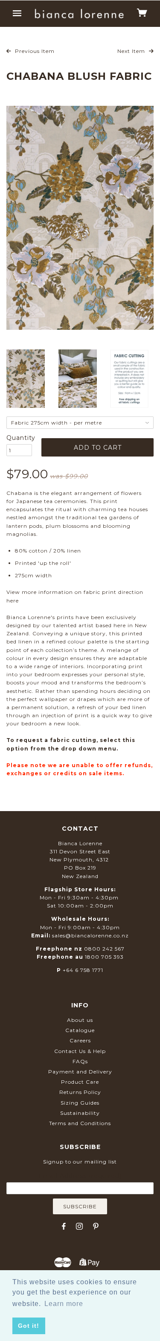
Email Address (80, 1176)
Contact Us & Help (80, 1051)
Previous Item (34, 51)
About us (80, 1020)
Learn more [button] (63, 1303)
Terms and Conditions (80, 1123)
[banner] (79, 13)
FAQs (80, 1061)
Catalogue (80, 1030)
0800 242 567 (104, 948)
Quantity (19, 438)
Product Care (80, 1082)
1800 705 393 (104, 957)
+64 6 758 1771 (83, 970)
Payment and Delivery (80, 1071)
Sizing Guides (80, 1103)
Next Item (132, 51)
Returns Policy (80, 1092)
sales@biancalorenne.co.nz (90, 935)
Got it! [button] (28, 1325)
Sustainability (80, 1113)
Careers (80, 1040)
